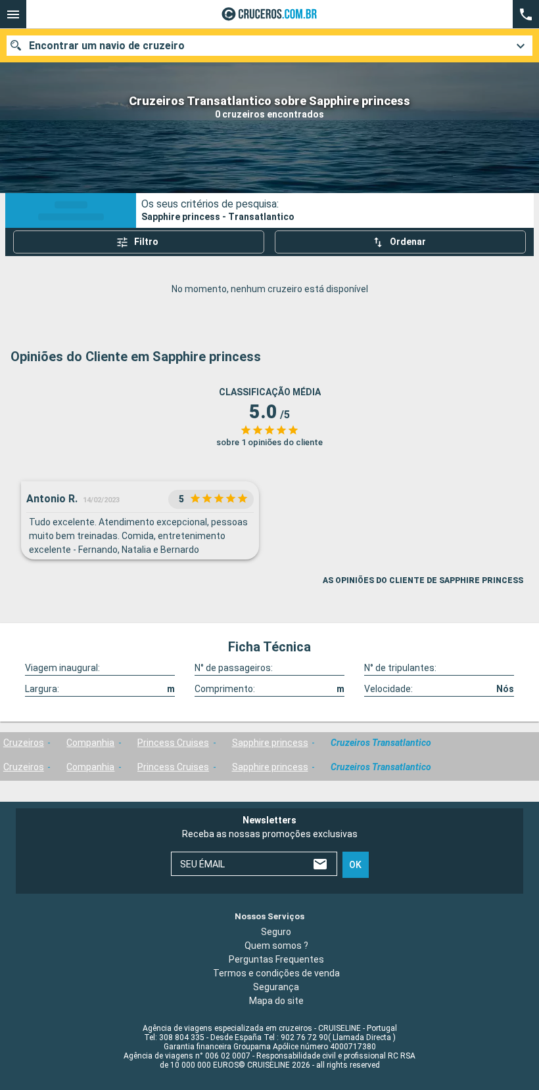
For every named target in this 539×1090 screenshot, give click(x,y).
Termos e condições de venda (276, 972)
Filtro (146, 241)
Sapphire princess (270, 742)
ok (355, 864)
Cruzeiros (23, 742)
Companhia (90, 742)
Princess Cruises (173, 742)
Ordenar (408, 241)
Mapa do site (276, 1000)
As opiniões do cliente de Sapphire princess (423, 580)
